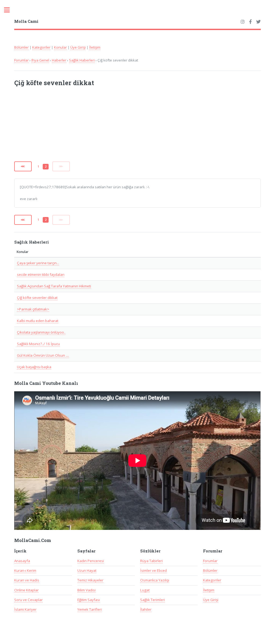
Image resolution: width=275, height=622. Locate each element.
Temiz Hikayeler (90, 580)
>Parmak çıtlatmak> (33, 309)
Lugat (145, 590)
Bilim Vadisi (86, 590)
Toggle (9, 10)
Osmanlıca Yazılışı (154, 580)
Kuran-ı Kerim (25, 570)
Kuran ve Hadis (26, 580)
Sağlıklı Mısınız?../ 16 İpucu (38, 343)
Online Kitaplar (26, 590)
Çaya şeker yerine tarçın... (38, 263)
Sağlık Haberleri (82, 60)
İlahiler (145, 609)
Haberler (59, 60)
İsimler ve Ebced (153, 570)
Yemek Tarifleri (89, 609)
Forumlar (21, 60)
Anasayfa (22, 560)
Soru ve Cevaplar (28, 599)
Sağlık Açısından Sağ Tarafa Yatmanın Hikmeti (54, 286)
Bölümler (21, 47)
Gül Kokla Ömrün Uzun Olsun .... (43, 355)
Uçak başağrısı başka (34, 366)
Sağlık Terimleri (152, 599)
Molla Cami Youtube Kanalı (46, 383)
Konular (60, 47)
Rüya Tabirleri (151, 560)
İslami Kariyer (25, 609)
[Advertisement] (84, 127)
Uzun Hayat (86, 570)
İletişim (94, 47)
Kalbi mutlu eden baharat (37, 320)
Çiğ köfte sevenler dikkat (37, 297)
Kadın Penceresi (90, 560)
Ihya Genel (40, 60)
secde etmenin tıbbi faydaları (40, 274)
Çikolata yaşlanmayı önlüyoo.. (41, 332)
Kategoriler (41, 47)
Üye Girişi (78, 47)
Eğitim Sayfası (88, 599)
